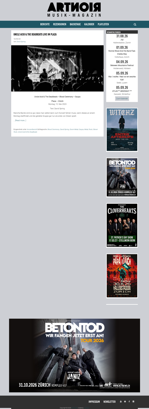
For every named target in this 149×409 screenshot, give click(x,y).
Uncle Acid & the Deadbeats (27, 132)
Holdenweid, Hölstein (122, 65)
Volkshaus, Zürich (122, 52)
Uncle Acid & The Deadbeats (46, 97)
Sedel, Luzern (122, 77)
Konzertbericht (32, 129)
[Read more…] (20, 120)
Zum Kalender (122, 98)
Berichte (45, 24)
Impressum (94, 401)
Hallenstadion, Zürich (122, 39)
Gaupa (77, 97)
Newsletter (109, 401)
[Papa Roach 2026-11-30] (122, 297)
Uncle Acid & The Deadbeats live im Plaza (35, 34)
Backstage (75, 24)
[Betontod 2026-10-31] (122, 196)
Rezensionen (59, 24)
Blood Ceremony (66, 97)
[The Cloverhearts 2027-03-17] (122, 246)
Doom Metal (74, 129)
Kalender (89, 24)
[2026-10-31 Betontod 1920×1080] (74, 392)
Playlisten (103, 24)
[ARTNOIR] (74, 18)
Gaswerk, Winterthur (122, 90)
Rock (90, 129)
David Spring (59, 108)
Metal (86, 129)
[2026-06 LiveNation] (122, 150)
